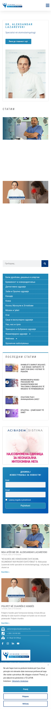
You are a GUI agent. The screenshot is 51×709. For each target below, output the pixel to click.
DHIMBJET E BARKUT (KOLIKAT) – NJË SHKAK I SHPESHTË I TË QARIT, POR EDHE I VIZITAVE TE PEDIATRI (33, 368)
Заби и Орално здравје (17, 291)
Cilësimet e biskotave (20, 681)
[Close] (48, 664)
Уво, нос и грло (13, 324)
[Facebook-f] (2, 643)
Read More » (5, 572)
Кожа (8, 301)
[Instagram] (8, 643)
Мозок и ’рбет (12, 310)
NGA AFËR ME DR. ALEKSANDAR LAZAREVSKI (24, 552)
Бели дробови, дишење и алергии (22, 277)
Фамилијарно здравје (16, 334)
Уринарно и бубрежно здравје (20, 329)
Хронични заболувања (17, 343)
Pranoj (25, 689)
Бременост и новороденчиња (20, 282)
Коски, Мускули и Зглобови (19, 305)
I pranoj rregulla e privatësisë (19, 500)
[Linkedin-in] (13, 643)
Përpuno (25, 696)
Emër (7, 480)
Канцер (9, 296)
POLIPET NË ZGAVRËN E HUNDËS (17, 606)
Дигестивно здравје (15, 286)
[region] (25, 685)
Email (7, 490)
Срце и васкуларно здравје (19, 319)
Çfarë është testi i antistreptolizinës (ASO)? (30, 398)
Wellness (9, 338)
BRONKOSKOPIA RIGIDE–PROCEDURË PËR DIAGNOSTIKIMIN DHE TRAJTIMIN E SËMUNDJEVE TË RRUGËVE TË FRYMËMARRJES (32, 384)
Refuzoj (25, 704)
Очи (7, 315)
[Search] (44, 263)
